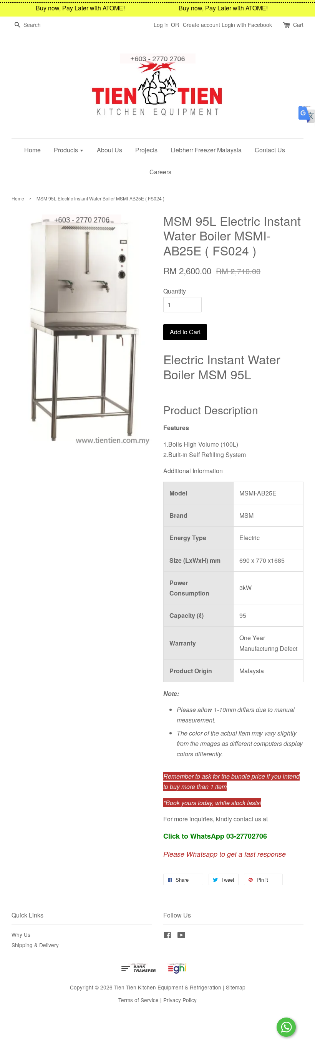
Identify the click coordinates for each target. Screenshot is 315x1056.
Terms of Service (138, 1000)
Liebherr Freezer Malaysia (206, 149)
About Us (109, 149)
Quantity (174, 291)
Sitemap (235, 987)
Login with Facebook (247, 24)
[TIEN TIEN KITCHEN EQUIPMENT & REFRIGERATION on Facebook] (167, 936)
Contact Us (270, 149)
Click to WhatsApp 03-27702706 (215, 836)
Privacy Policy (180, 1000)
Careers (160, 171)
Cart (298, 24)
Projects (146, 149)
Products (67, 149)
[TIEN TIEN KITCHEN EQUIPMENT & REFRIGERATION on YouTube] (181, 936)
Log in (161, 24)
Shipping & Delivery (35, 945)
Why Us (21, 934)
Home (32, 149)
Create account (201, 24)
